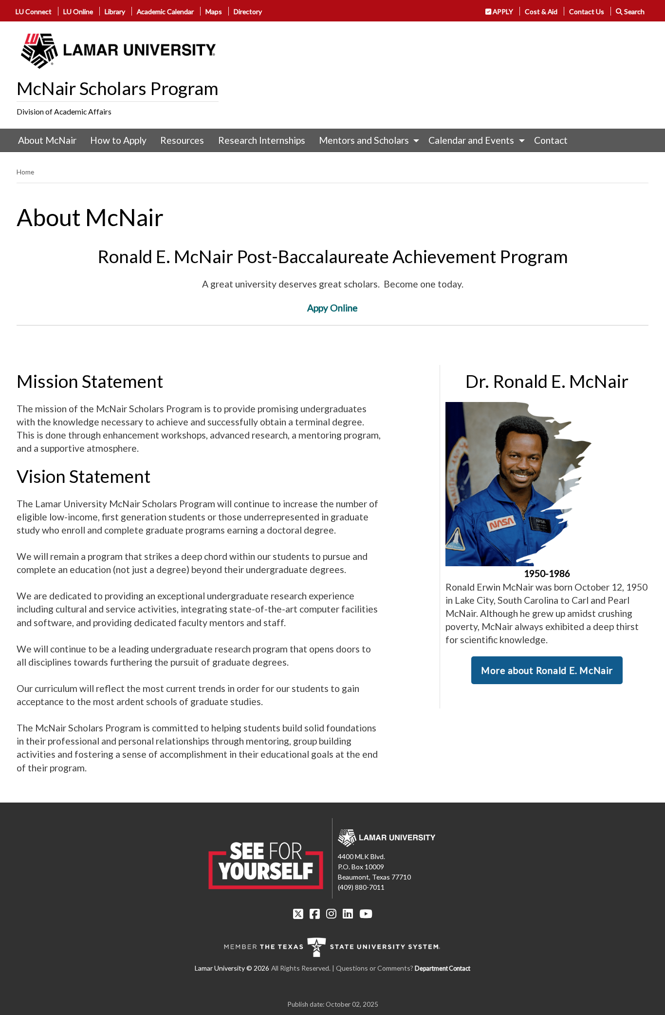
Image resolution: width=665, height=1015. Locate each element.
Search (634, 11)
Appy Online (332, 307)
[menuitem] (47, 140)
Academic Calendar (165, 11)
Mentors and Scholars (364, 140)
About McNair (47, 140)
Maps (213, 11)
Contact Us (586, 11)
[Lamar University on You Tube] (365, 913)
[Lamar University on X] (298, 913)
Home (25, 172)
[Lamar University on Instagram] (331, 913)
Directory (248, 11)
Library (115, 11)
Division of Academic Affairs (64, 111)
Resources (182, 140)
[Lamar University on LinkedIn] (348, 913)
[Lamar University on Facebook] (315, 913)
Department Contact (442, 968)
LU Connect (34, 11)
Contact (551, 140)
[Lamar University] (118, 51)
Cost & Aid (541, 11)
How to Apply (118, 140)
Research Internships (261, 140)
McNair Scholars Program (118, 88)
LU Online (78, 11)
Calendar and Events (471, 140)
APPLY (502, 11)
